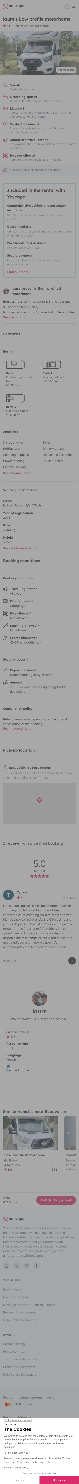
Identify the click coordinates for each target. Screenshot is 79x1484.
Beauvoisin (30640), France (31, 26)
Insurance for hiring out (20, 1359)
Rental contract (14, 1351)
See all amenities (16, 473)
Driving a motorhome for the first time (30, 1305)
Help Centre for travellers (21, 1320)
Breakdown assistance (19, 1367)
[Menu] (70, 6)
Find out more (18, 272)
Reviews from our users (20, 1312)
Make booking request (56, 1200)
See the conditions (17, 728)
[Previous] (7, 1133)
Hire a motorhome (16, 1297)
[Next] (53, 1133)
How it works (12, 1289)
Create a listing (14, 1344)
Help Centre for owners (19, 1374)
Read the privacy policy (16, 1467)
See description (14, 317)
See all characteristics (20, 548)
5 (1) (9, 26)
